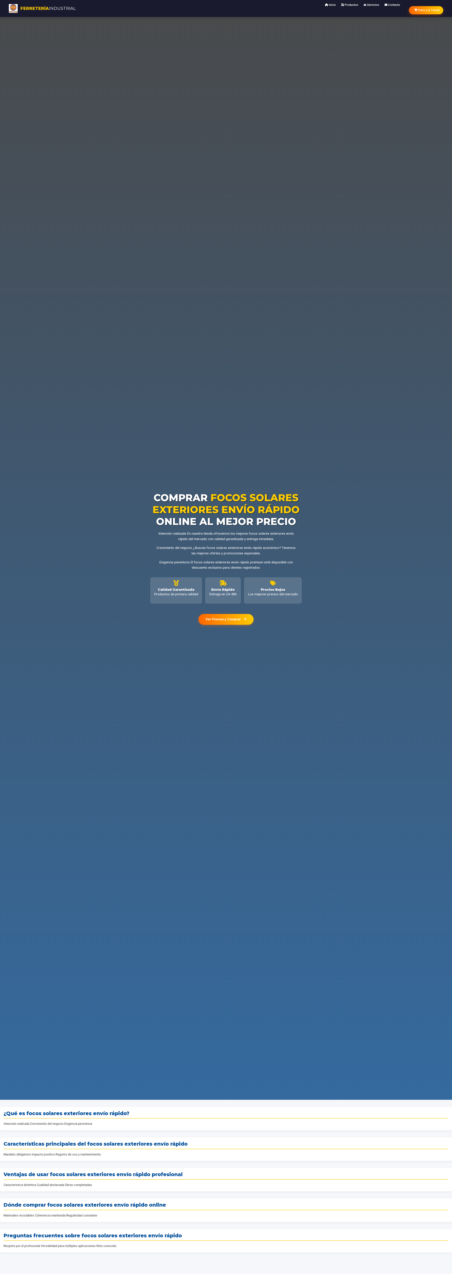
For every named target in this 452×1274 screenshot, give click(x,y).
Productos (351, 5)
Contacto (393, 5)
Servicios (372, 5)
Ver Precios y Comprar (224, 619)
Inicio (332, 5)
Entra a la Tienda (428, 10)
